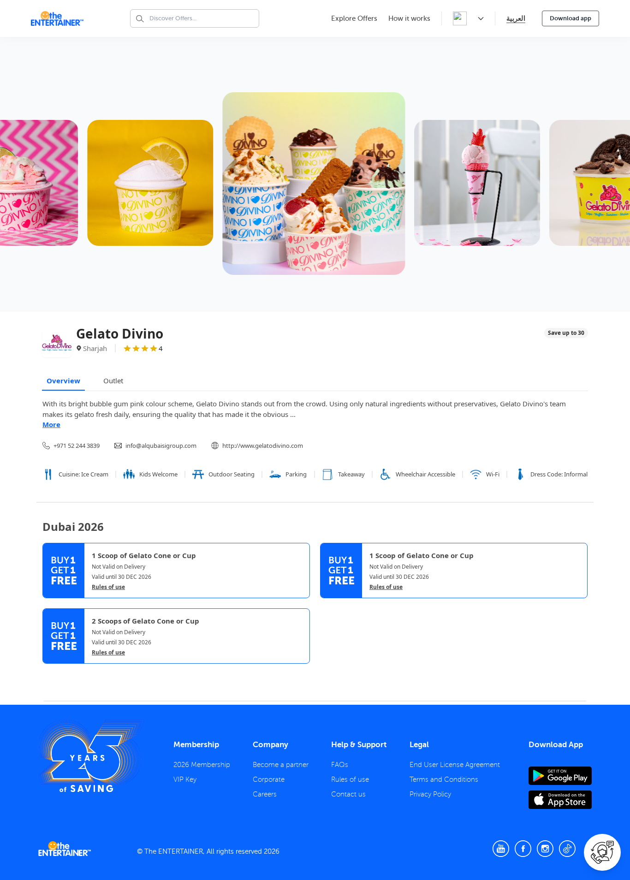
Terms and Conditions (444, 779)
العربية (515, 18)
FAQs (339, 764)
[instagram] (545, 848)
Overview (63, 380)
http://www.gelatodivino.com (262, 445)
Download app (570, 18)
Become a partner (281, 764)
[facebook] (523, 848)
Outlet (113, 380)
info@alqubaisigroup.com (160, 445)
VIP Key (184, 779)
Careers (265, 794)
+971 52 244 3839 (76, 445)
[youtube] (501, 848)
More (51, 424)
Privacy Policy (430, 794)
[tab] (49, 671)
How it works (409, 18)
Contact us (348, 794)
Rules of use (108, 587)
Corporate (269, 779)
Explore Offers (354, 18)
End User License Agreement (455, 764)
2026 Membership (201, 764)
